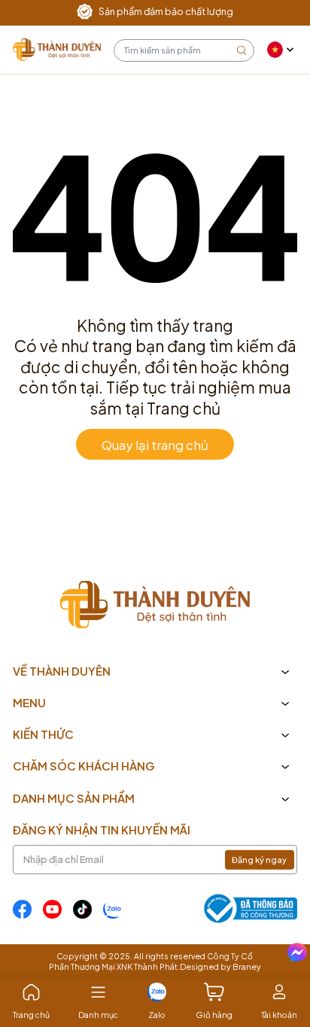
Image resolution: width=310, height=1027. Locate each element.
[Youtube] (52, 909)
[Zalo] (112, 909)
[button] (282, 49)
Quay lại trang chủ (155, 444)
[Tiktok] (82, 909)
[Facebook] (22, 909)
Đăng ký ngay (259, 859)
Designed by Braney (220, 966)
